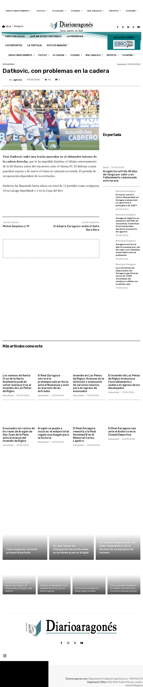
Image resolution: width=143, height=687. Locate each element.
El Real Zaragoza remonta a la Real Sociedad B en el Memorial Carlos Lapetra (84, 434)
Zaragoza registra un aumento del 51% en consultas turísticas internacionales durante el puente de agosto (127, 225)
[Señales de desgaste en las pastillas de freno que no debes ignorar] (54, 578)
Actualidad (8, 64)
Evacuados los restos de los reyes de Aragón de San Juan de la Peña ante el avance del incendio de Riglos (19, 434)
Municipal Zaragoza (126, 191)
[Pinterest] (122, 79)
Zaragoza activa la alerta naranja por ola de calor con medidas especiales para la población (128, 249)
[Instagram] (123, 27)
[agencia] (6, 80)
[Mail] (128, 27)
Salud (106, 167)
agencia (17, 80)
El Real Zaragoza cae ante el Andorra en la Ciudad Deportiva (122, 431)
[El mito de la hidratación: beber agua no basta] (89, 578)
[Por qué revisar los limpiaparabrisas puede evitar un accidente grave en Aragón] (71, 538)
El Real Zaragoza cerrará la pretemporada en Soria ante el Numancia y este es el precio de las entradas (53, 383)
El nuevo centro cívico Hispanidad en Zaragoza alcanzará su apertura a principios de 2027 (127, 200)
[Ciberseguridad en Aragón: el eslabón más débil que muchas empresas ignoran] (124, 578)
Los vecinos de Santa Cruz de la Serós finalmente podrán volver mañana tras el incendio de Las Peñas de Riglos (17, 383)
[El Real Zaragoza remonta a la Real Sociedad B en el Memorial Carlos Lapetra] (89, 414)
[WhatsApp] (131, 79)
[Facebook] (117, 27)
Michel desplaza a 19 (16, 226)
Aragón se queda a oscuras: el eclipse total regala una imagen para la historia (53, 433)
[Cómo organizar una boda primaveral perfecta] (25, 538)
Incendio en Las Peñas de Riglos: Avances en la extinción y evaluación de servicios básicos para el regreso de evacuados (88, 383)
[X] (133, 27)
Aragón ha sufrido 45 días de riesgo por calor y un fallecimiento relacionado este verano (120, 176)
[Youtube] (138, 27)
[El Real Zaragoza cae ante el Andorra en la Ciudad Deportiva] (124, 414)
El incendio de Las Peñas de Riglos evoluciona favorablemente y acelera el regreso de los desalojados (124, 382)
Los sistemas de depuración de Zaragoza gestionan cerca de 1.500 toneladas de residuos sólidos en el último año (127, 276)
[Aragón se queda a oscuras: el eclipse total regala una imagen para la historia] (54, 414)
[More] (64, 208)
